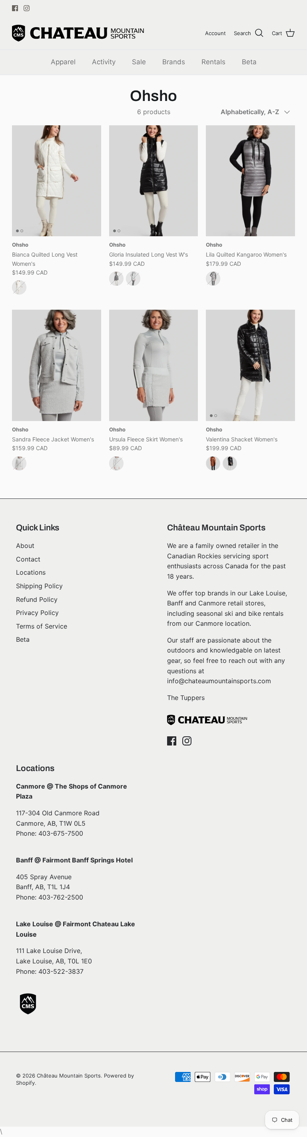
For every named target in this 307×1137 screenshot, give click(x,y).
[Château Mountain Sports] (78, 33)
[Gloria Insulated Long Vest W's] (153, 180)
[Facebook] (15, 8)
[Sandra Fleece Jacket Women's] (56, 365)
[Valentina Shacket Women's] (250, 365)
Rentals (213, 62)
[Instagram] (27, 8)
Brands (173, 62)
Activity (104, 62)
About (25, 546)
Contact (28, 559)
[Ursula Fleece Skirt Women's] (153, 365)
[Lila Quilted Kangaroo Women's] (250, 180)
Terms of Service (41, 626)
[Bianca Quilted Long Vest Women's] (56, 180)
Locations (31, 572)
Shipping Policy (39, 586)
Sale (139, 62)
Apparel (63, 62)
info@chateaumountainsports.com (219, 681)
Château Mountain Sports (69, 1075)
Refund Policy (37, 599)
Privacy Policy (37, 613)
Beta (249, 62)
